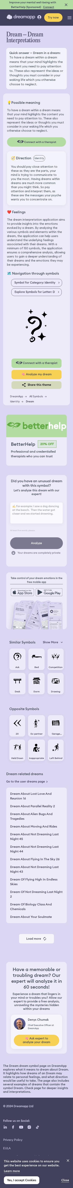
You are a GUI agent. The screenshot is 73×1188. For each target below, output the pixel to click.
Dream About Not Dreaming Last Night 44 (34, 849)
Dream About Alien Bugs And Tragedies (31, 816)
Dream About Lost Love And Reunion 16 (31, 796)
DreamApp (16, 396)
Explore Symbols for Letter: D (35, 292)
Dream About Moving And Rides (33, 826)
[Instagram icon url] (29, 1127)
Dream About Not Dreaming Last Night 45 (34, 836)
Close (65, 1180)
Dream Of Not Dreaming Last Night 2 (36, 894)
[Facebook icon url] (13, 1127)
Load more (33, 939)
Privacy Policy (12, 1140)
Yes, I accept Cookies (21, 1180)
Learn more (12, 1171)
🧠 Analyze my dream (36, 374)
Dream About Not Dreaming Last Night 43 (34, 869)
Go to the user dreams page (25, 781)
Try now (53, 17)
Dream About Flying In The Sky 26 (35, 859)
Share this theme (39, 385)
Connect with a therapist (40, 363)
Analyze (36, 543)
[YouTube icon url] (21, 1127)
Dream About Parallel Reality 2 (32, 806)
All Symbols (36, 396)
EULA (7, 1148)
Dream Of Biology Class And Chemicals (31, 906)
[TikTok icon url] (37, 1127)
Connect (48, 7)
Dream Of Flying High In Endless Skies (33, 881)
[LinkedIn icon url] (5, 1127)
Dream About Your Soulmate (31, 917)
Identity (15, 401)
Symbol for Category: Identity (34, 283)
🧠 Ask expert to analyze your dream (36, 1040)
